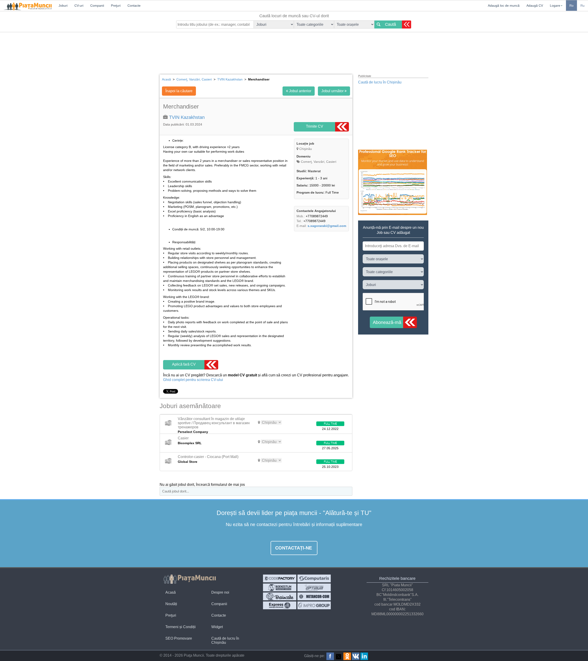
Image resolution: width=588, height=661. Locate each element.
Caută (390, 24)
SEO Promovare (178, 638)
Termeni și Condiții (180, 627)
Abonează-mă (387, 322)
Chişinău (305, 149)
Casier (183, 438)
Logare (555, 5)
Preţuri (170, 615)
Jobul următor (333, 91)
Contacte (218, 615)
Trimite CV (314, 126)
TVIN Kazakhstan (187, 117)
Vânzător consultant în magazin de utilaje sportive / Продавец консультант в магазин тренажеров (214, 423)
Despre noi (220, 592)
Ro (571, 5)
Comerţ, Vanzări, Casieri (318, 161)
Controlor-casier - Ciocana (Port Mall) (208, 457)
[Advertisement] (294, 49)
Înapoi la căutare (178, 91)
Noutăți (171, 604)
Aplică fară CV (184, 364)
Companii (219, 604)
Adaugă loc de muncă (504, 5)
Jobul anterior (299, 91)
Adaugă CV (534, 5)
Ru (582, 5)
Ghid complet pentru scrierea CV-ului (193, 380)
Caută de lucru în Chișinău (379, 82)
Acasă (170, 592)
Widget (217, 627)
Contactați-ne (293, 547)
